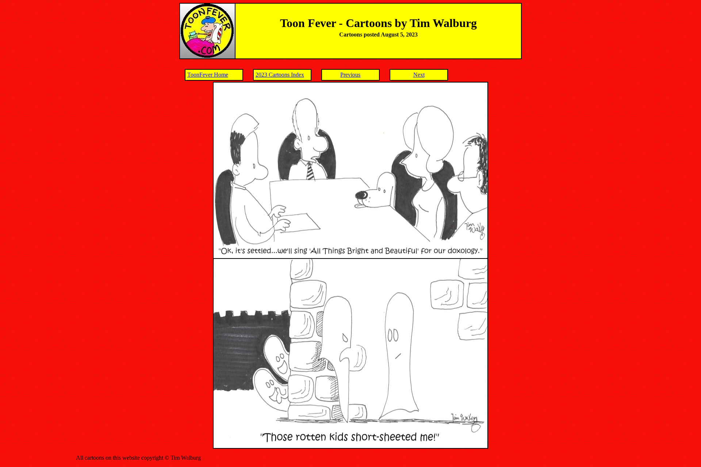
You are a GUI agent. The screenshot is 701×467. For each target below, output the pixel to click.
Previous (350, 75)
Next (419, 75)
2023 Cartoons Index (280, 75)
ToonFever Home (207, 75)
